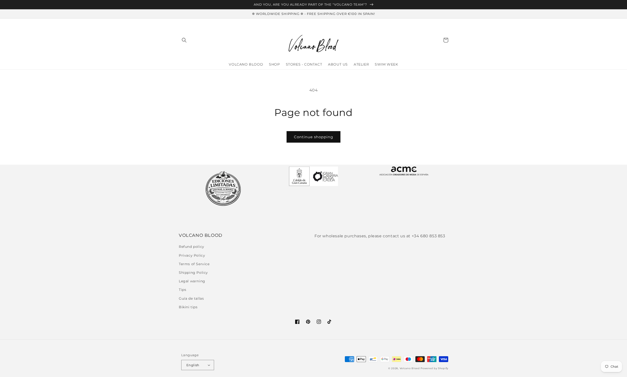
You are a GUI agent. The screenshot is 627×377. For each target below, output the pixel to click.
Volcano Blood (410, 368)
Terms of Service (194, 264)
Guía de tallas (191, 298)
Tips (182, 289)
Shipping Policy (193, 272)
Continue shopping (313, 137)
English (192, 365)
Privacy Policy (192, 255)
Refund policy (191, 246)
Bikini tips (188, 307)
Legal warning (192, 281)
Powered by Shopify (434, 368)
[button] (184, 40)
